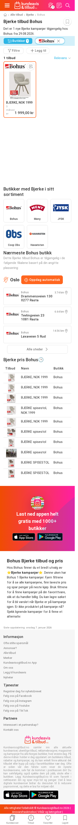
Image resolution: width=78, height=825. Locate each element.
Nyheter (8, 677)
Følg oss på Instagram (17, 700)
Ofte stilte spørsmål (15, 643)
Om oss (8, 667)
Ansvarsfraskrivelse (24, 811)
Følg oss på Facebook (17, 695)
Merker (7, 657)
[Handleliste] (59, 5)
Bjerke (30, 14)
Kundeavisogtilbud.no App (20, 662)
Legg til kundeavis (14, 672)
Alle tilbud (16, 14)
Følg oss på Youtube (16, 705)
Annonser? (10, 648)
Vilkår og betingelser (50, 811)
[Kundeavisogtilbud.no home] (26, 5)
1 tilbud (9, 58)
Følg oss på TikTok (15, 710)
